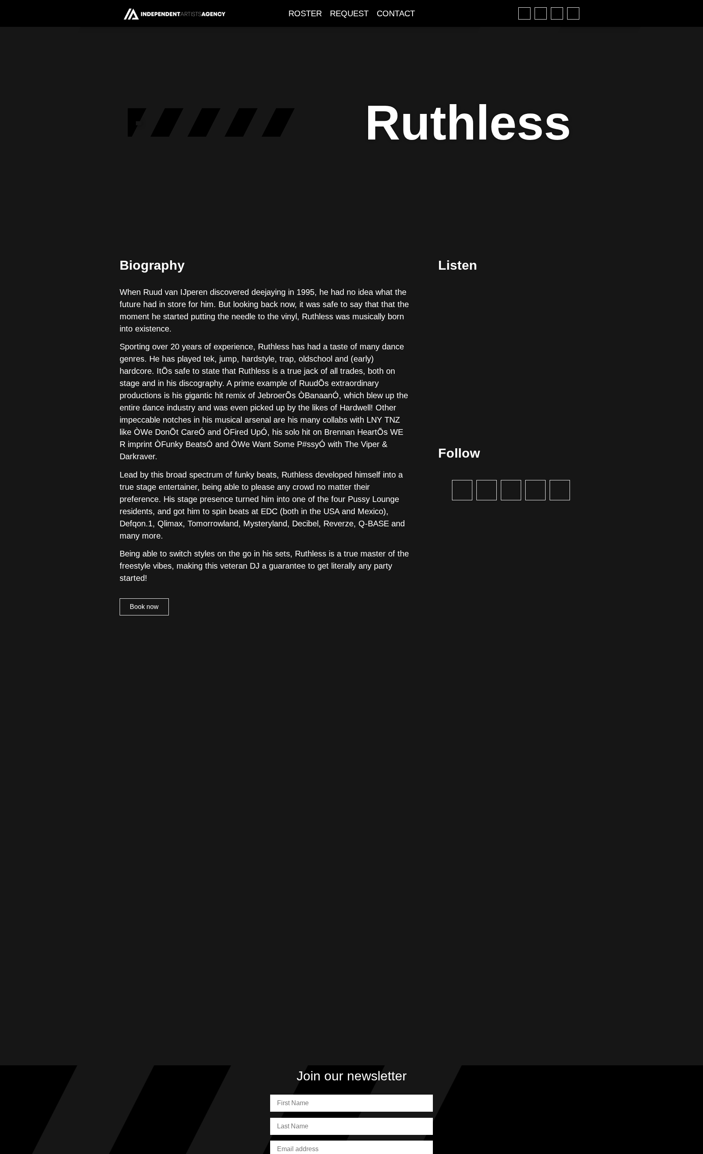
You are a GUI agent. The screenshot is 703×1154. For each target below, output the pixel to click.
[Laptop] (560, 490)
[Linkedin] (573, 13)
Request (349, 13)
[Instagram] (541, 13)
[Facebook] (524, 13)
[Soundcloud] (535, 490)
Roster (305, 13)
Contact (396, 13)
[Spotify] (557, 13)
